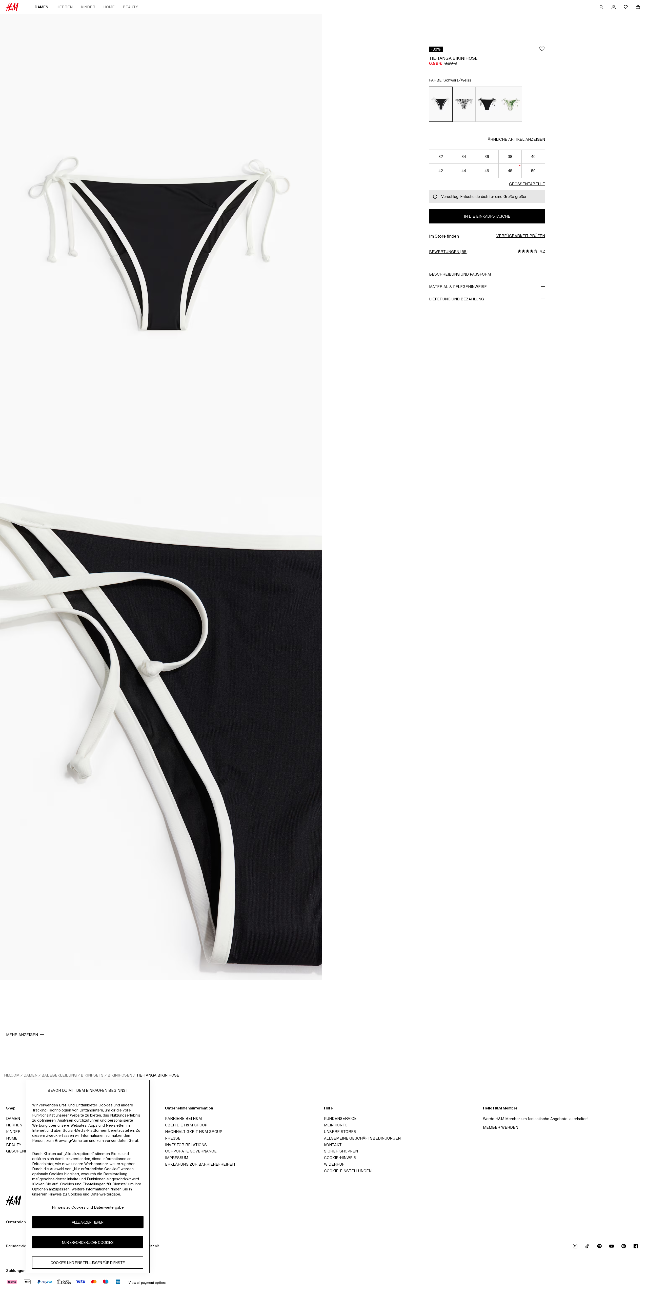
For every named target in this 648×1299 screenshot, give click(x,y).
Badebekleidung (59, 1075)
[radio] (440, 104)
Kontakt (333, 1145)
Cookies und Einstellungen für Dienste (88, 1263)
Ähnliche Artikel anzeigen (516, 139)
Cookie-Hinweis (340, 1158)
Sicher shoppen (341, 1151)
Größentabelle (527, 184)
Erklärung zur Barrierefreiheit (200, 1164)
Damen (41, 7)
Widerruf (334, 1164)
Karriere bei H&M (183, 1118)
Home (109, 7)
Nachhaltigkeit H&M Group (193, 1131)
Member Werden (500, 1127)
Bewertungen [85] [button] (448, 252)
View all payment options (147, 1283)
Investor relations (186, 1145)
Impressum (176, 1158)
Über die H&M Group (186, 1125)
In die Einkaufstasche (487, 216)
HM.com (11, 1075)
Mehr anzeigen (22, 1035)
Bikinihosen (120, 1075)
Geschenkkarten (24, 1151)
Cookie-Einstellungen (348, 1171)
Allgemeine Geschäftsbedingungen (362, 1138)
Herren (64, 7)
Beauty (130, 7)
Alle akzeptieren (88, 1222)
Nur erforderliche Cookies (88, 1242)
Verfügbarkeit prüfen (520, 236)
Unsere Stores (340, 1131)
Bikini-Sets (92, 1075)
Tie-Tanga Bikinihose (157, 1075)
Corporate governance (191, 1151)
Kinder (88, 7)
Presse (172, 1138)
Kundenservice (340, 1118)
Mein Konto (336, 1125)
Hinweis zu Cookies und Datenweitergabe (88, 1207)
